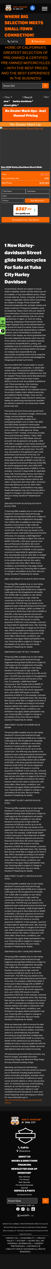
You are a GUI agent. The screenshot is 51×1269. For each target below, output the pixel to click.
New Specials (24, 1182)
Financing (24, 1164)
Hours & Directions (24, 1160)
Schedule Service (24, 1194)
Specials (24, 1188)
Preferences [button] (9, 1254)
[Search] (45, 85)
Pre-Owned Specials (24, 1185)
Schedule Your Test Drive (25, 219)
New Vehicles (24, 1177)
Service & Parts (24, 1190)
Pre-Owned (24, 1179)
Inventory (24, 1173)
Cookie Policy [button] (33, 1248)
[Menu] (45, 9)
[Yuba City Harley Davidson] (16, 7)
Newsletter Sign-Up (24, 1169)
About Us (24, 1156)
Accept (25, 1262)
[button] (32, 8)
